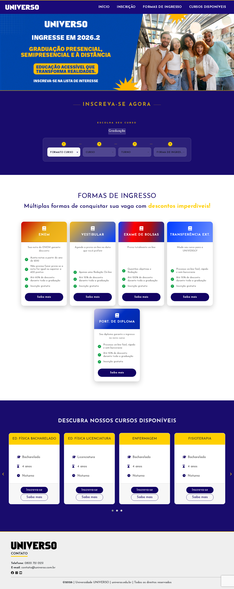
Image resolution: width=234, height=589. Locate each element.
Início (104, 7)
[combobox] (63, 152)
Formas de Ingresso (162, 7)
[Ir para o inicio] (22, 7)
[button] (112, 510)
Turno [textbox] (126, 152)
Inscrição (126, 7)
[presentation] (3, 474)
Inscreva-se (34, 490)
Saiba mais (44, 297)
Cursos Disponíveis (207, 7)
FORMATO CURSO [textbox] (61, 152)
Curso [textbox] (90, 152)
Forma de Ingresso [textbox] (171, 152)
